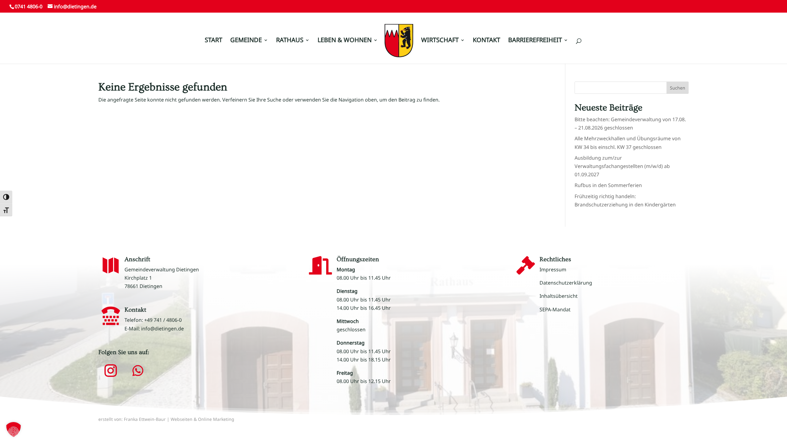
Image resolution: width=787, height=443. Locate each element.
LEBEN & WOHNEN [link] (345, 41)
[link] (399, 43)
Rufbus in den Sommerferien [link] (608, 185)
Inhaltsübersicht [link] (559, 296)
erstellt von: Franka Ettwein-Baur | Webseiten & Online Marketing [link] (166, 419)
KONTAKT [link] (486, 41)
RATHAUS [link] (289, 41)
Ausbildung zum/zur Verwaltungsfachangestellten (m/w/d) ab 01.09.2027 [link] (622, 166)
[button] (773, 13)
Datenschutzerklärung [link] (566, 282)
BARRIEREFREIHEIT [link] (535, 41)
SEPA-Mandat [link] (555, 309)
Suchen (677, 88)
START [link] (213, 41)
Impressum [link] (553, 269)
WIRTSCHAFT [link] (440, 41)
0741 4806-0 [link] (28, 6)
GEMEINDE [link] (246, 41)
